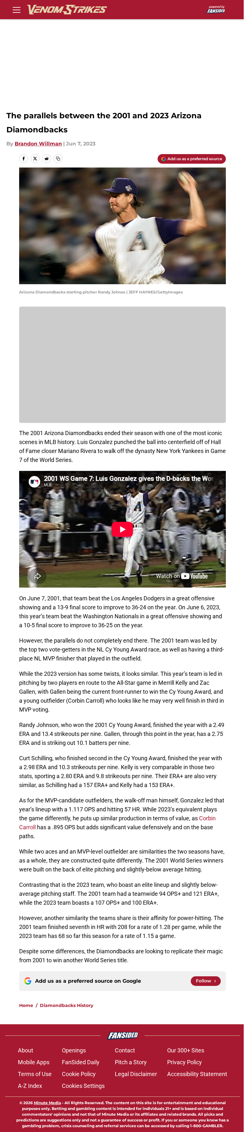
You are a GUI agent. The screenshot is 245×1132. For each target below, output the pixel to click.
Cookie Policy (79, 1074)
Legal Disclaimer (136, 1074)
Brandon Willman (38, 144)
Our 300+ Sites (185, 1050)
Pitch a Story (131, 1062)
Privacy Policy (184, 1062)
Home (26, 1005)
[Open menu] (16, 9)
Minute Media (47, 1102)
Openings (74, 1050)
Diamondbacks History (66, 1005)
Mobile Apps (33, 1062)
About (25, 1050)
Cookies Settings (83, 1085)
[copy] (58, 158)
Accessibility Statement (197, 1074)
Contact (125, 1050)
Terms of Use (35, 1074)
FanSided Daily (81, 1062)
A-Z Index (30, 1085)
